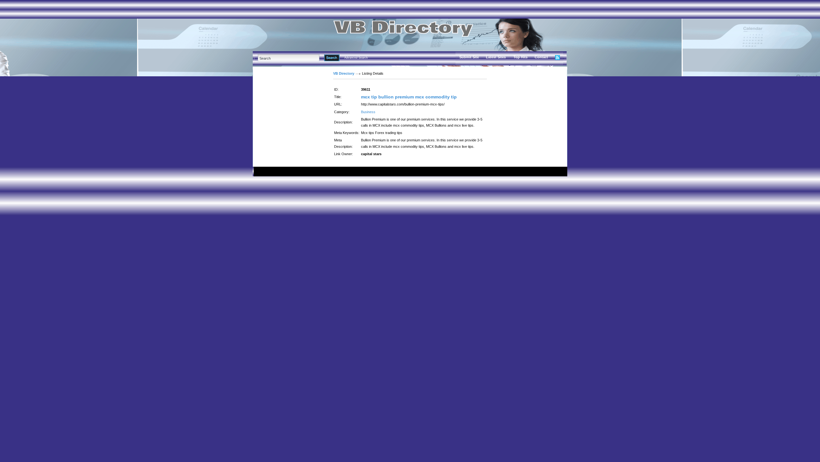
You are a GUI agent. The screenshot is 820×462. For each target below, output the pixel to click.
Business (368, 112)
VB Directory (343, 73)
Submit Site (469, 57)
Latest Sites (496, 57)
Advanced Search (356, 57)
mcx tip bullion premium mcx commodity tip (409, 96)
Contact (541, 57)
